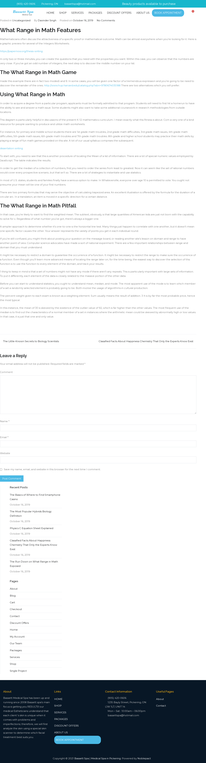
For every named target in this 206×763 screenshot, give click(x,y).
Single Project (18, 670)
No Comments (106, 20)
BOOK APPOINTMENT (168, 12)
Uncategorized (21, 20)
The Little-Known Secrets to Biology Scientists (31, 341)
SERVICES (77, 12)
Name (4, 421)
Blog (13, 595)
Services (15, 657)
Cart (12, 602)
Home (14, 629)
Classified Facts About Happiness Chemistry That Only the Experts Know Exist (146, 341)
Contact (15, 616)
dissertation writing (11, 148)
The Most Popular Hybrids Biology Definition (31, 513)
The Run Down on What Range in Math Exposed (34, 563)
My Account (17, 636)
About (14, 588)
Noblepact (144, 758)
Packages (16, 650)
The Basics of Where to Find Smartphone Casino (35, 497)
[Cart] (192, 12)
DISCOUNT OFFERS (119, 12)
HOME (50, 12)
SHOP (62, 12)
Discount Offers (19, 622)
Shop (13, 663)
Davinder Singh (47, 20)
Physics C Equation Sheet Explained (31, 528)
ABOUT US (143, 12)
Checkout (16, 609)
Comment (6, 372)
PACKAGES (95, 12)
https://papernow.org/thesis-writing (21, 51)
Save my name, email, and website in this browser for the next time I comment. (52, 469)
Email (4, 437)
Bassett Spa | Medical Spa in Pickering (97, 758)
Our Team (16, 643)
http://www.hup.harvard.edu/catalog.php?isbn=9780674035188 (82, 85)
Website (5, 453)
